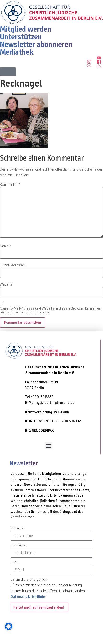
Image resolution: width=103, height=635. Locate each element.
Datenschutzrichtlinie (28, 596)
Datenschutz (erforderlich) (29, 579)
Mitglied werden (25, 29)
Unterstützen (21, 37)
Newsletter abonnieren (36, 44)
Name (6, 246)
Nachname (18, 545)
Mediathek (17, 52)
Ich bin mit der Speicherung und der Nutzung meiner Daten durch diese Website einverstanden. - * (49, 591)
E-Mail (15, 562)
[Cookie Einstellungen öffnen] (8, 629)
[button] (8, 71)
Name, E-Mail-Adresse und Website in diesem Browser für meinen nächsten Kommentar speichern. (50, 310)
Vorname (17, 528)
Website (6, 284)
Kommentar (10, 184)
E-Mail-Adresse (13, 265)
